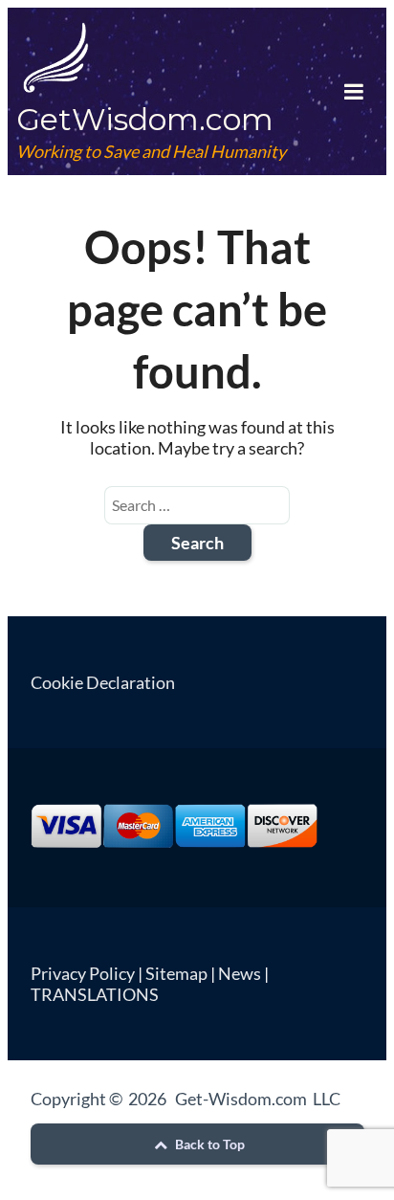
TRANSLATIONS (95, 994)
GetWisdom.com (145, 119)
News (239, 973)
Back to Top (208, 1144)
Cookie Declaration (103, 682)
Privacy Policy (83, 973)
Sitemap (176, 973)
